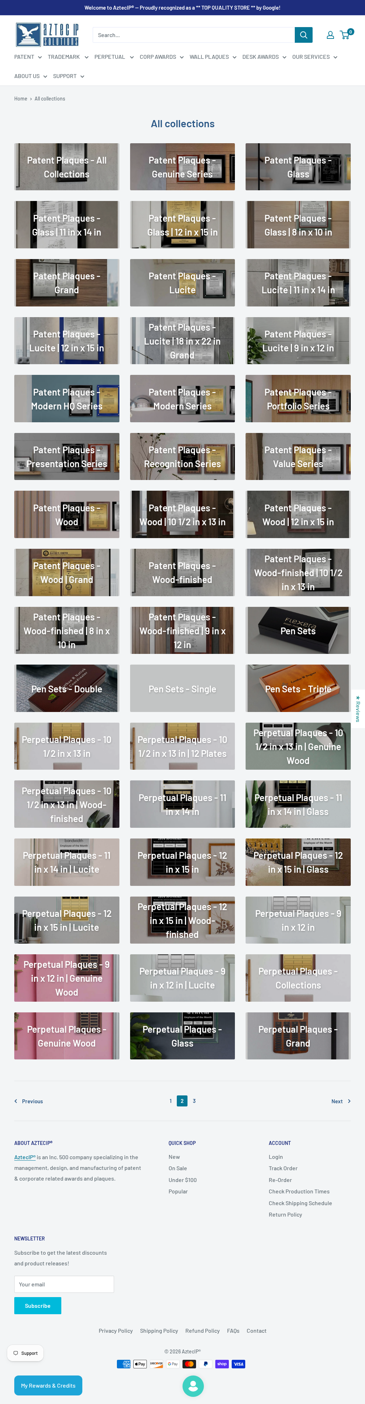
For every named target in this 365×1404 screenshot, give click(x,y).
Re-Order (280, 1179)
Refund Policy (202, 1330)
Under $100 (183, 1179)
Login (276, 1156)
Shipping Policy (159, 1330)
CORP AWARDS (158, 56)
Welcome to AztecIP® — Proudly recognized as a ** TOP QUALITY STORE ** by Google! (182, 7)
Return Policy (285, 1214)
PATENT (24, 56)
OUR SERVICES (311, 56)
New (174, 1156)
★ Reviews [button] (358, 708)
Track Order (283, 1168)
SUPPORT (65, 75)
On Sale (178, 1168)
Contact (257, 1330)
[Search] (304, 35)
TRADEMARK (64, 56)
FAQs (233, 1330)
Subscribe (38, 1305)
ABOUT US (27, 75)
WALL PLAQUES (209, 56)
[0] (344, 35)
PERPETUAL (110, 56)
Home (20, 99)
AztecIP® (25, 1156)
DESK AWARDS (260, 56)
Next (337, 1101)
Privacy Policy (116, 1330)
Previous (32, 1101)
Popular (178, 1191)
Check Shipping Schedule (300, 1202)
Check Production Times (299, 1191)
